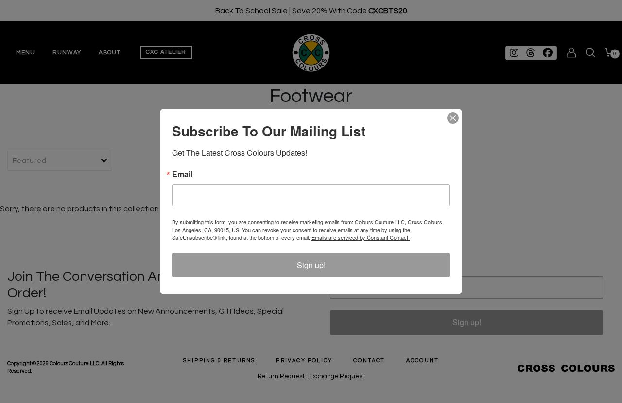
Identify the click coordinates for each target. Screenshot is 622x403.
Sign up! (311, 264)
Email (182, 174)
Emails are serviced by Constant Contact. (360, 237)
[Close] (453, 118)
